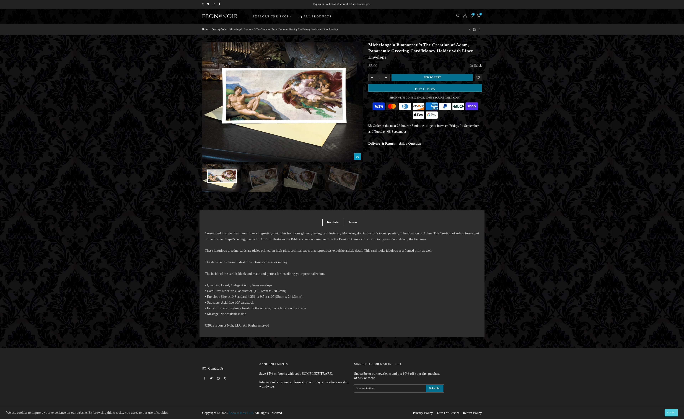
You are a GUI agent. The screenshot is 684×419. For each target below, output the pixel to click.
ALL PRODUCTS (317, 16)
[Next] (356, 102)
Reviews (353, 222)
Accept (671, 412)
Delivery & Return (381, 143)
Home (205, 29)
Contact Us (215, 368)
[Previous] (208, 102)
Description (333, 222)
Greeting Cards (219, 29)
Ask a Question (410, 143)
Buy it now (425, 89)
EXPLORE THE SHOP (271, 16)
